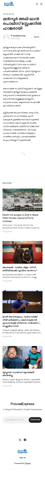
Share (36, 37)
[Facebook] (25, 440)
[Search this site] (37, 4)
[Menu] (41, 4)
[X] (20, 440)
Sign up (22, 458)
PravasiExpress (18, 36)
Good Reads (8, 14)
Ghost (28, 464)
